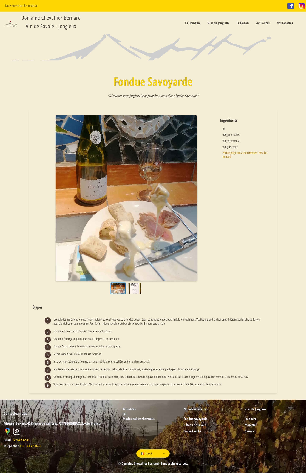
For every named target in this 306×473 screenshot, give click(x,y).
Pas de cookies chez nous (138, 418)
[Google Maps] (8, 434)
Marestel (251, 424)
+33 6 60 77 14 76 (30, 445)
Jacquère (251, 418)
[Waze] (17, 434)
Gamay (249, 431)
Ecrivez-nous (21, 439)
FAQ (125, 413)
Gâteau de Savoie (195, 424)
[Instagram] (302, 6)
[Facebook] (290, 6)
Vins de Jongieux (218, 23)
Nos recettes (285, 23)
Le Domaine (193, 23)
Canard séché (192, 431)
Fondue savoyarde (196, 418)
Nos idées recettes (196, 409)
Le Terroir (242, 23)
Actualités (263, 23)
